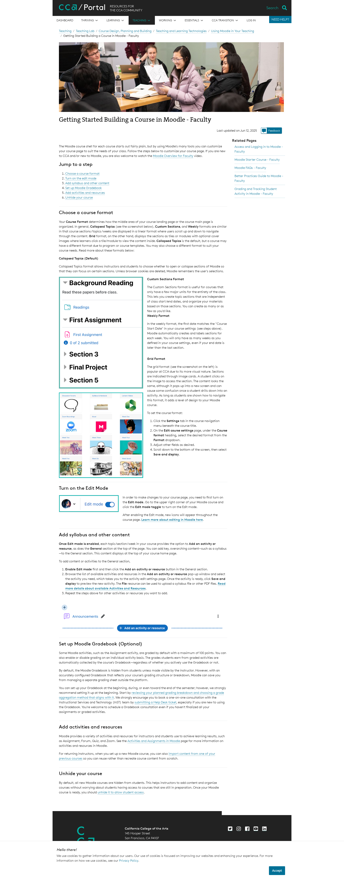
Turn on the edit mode (80, 178)
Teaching (65, 31)
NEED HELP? (280, 19)
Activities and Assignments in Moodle (153, 741)
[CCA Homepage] (86, 836)
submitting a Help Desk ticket (155, 702)
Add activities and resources (85, 193)
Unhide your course (79, 197)
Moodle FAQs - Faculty (250, 168)
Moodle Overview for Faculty (173, 156)
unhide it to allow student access (121, 792)
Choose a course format (82, 173)
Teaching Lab (85, 31)
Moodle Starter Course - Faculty (257, 160)
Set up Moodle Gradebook (83, 188)
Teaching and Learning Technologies (181, 31)
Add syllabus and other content (87, 183)
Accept (277, 870)
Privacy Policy (128, 860)
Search (272, 7)
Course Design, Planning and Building (125, 31)
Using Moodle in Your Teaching (232, 31)
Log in (251, 20)
